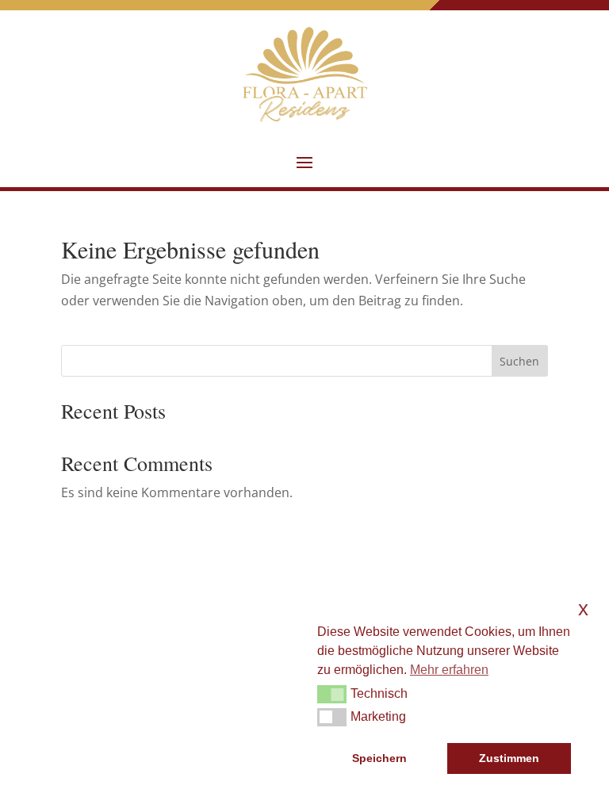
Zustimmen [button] (509, 758)
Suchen (519, 361)
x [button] (583, 608)
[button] (304, 161)
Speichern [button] (379, 758)
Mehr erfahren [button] (449, 669)
